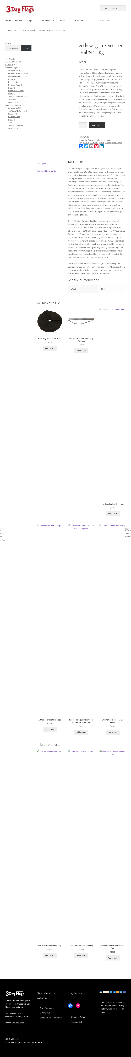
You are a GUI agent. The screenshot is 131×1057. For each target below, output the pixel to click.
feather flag (95, 143)
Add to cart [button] (49, 348)
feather (86, 143)
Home (8, 20)
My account (79, 20)
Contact (62, 20)
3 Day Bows (45, 1012)
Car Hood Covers (47, 20)
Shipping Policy (78, 1017)
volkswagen (117, 143)
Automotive (32, 30)
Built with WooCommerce (30, 1042)
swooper (108, 143)
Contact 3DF (76, 1022)
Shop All (19, 20)
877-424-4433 (18, 1022)
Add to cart (97, 125)
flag (102, 143)
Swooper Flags (20, 30)
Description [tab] (42, 163)
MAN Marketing (47, 1008)
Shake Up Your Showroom (51, 1017)
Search (8, 43)
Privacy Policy (11, 1042)
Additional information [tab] (47, 171)
